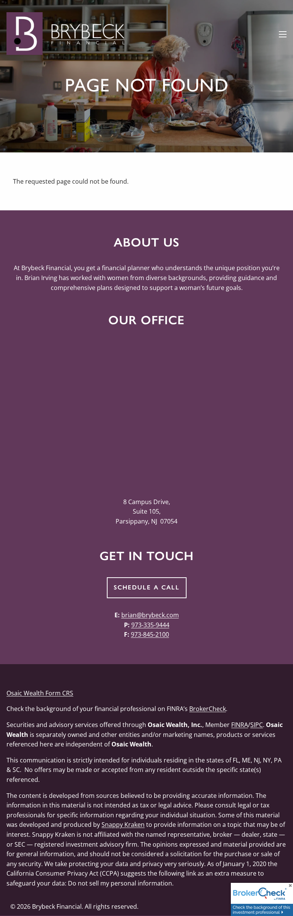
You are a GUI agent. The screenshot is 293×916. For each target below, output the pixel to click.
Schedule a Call (147, 587)
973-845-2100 (150, 634)
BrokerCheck (207, 709)
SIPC (256, 725)
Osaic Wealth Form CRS (39, 693)
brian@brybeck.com (150, 615)
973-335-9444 (150, 625)
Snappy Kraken (123, 824)
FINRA (239, 725)
